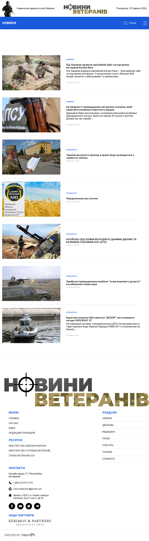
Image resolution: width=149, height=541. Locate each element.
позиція (107, 452)
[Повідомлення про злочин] (71, 199)
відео (12, 428)
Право (106, 438)
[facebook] (12, 506)
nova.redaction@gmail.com (27, 488)
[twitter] (29, 506)
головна (14, 418)
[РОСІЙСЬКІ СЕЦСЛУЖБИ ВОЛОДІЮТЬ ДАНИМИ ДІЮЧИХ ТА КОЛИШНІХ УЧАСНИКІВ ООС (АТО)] (71, 241)
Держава (108, 425)
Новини (70, 59)
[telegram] (37, 506)
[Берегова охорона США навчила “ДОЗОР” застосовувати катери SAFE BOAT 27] (71, 326)
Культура (107, 445)
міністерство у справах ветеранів (29, 450)
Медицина (108, 431)
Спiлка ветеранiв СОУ (21, 455)
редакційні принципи (22, 432)
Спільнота (71, 150)
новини (9, 23)
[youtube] (20, 506)
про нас (13, 423)
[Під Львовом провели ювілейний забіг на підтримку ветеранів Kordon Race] (71, 73)
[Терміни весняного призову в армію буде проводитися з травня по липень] (71, 157)
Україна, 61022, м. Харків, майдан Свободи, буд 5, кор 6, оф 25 (31, 496)
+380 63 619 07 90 (23, 482)
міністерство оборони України (27, 445)
